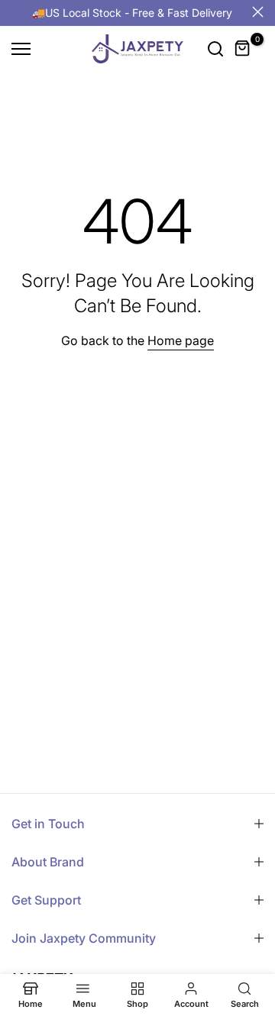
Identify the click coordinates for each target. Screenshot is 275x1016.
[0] (243, 49)
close (258, 12)
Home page (180, 340)
